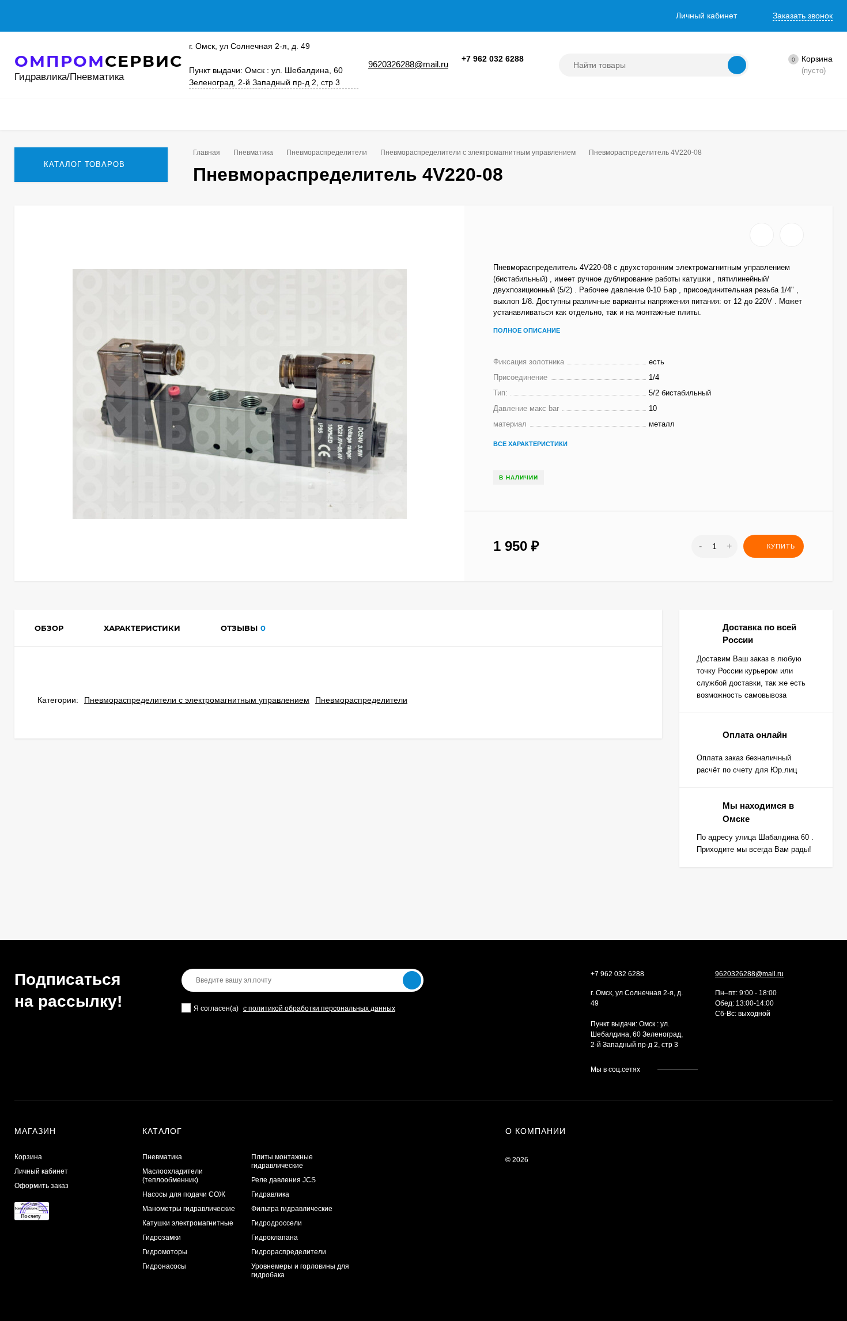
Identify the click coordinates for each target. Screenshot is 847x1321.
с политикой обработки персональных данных (319, 1008)
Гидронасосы (164, 1266)
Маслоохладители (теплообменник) (172, 1175)
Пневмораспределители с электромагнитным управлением (478, 153)
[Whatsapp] (490, 71)
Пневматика (253, 153)
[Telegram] (504, 71)
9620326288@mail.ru (408, 64)
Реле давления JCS (283, 1180)
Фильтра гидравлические (291, 1209)
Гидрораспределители (288, 1252)
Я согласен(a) (216, 1008)
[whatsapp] (729, 1069)
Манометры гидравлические (188, 1209)
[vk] (716, 1069)
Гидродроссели (276, 1223)
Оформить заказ (41, 1186)
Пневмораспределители (326, 153)
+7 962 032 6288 (493, 58)
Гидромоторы (164, 1252)
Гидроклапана (274, 1238)
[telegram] (741, 1069)
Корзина (28, 1157)
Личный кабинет (41, 1171)
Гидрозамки (161, 1238)
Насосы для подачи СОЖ (183, 1194)
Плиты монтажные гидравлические (282, 1161)
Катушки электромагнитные (187, 1223)
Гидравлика (270, 1194)
